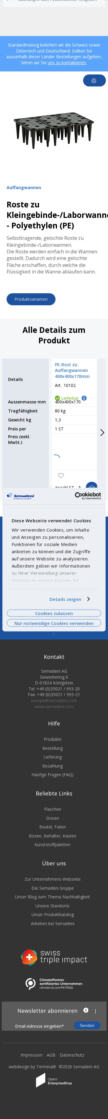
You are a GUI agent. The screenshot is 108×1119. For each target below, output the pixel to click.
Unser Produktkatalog (53, 914)
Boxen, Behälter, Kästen (52, 836)
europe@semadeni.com (54, 700)
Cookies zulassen (54, 613)
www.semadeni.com (54, 706)
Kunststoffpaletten (52, 844)
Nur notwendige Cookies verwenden (54, 623)
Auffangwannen (24, 187)
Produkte (53, 739)
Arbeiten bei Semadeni (52, 923)
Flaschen (52, 809)
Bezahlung (52, 766)
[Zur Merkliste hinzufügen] (61, 476)
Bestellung (52, 748)
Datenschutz (72, 1055)
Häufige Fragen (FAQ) (53, 774)
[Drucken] (94, 80)
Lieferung (53, 757)
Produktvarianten (31, 299)
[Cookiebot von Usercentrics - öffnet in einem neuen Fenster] (76, 496)
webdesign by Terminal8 (32, 1066)
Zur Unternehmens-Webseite (53, 879)
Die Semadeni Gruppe (53, 888)
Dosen (52, 818)
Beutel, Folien (52, 827)
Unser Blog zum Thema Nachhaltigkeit (52, 897)
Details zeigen (65, 599)
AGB (51, 1055)
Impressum (32, 1055)
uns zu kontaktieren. (67, 62)
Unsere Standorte (52, 906)
